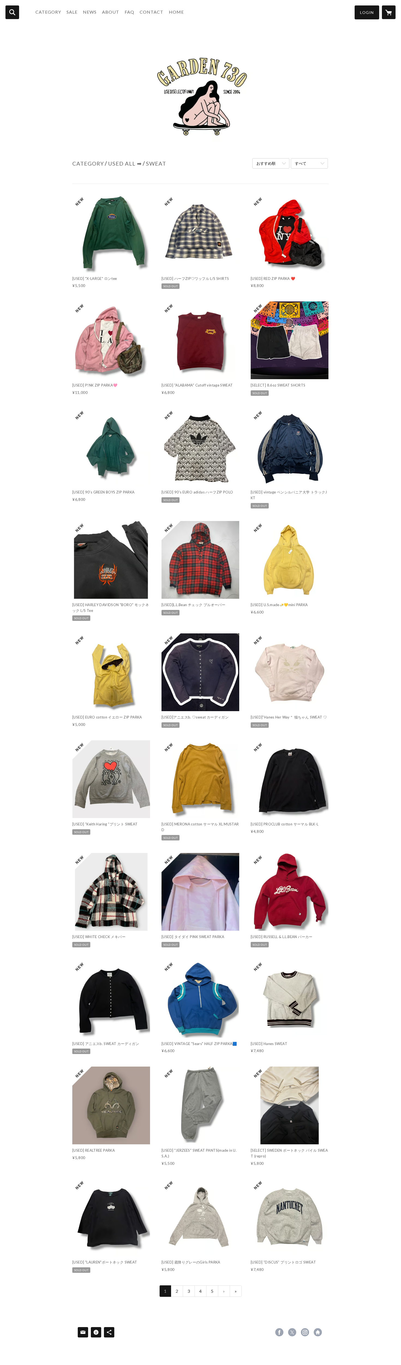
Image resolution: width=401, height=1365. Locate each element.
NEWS (90, 11)
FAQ (129, 11)
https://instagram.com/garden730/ (305, 1332)
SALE (72, 11)
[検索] (12, 12)
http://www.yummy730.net (318, 1332)
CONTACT (151, 11)
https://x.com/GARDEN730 (292, 1332)
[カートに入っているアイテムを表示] (389, 12)
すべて (300, 163)
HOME (176, 11)
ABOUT (110, 11)
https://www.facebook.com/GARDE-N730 (279, 1332)
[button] (367, 12)
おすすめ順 (266, 163)
